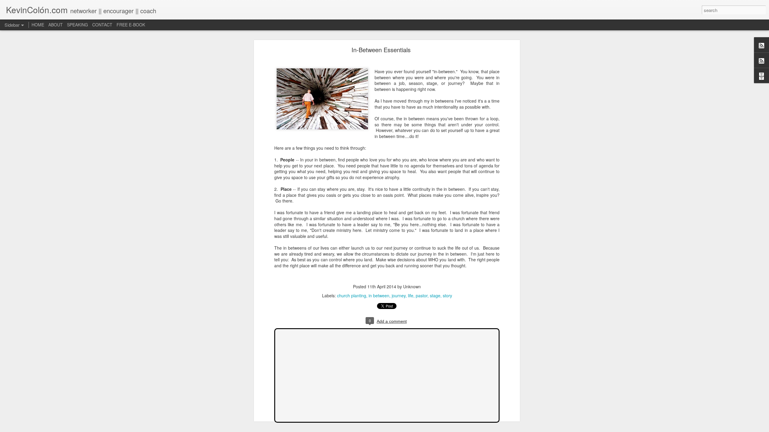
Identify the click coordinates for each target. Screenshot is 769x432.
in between (379, 295)
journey (399, 295)
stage (435, 295)
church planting (351, 295)
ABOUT (55, 25)
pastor (421, 295)
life (410, 295)
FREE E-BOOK (131, 25)
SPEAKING (77, 25)
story (447, 295)
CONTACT (102, 25)
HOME (38, 25)
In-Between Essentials (381, 49)
